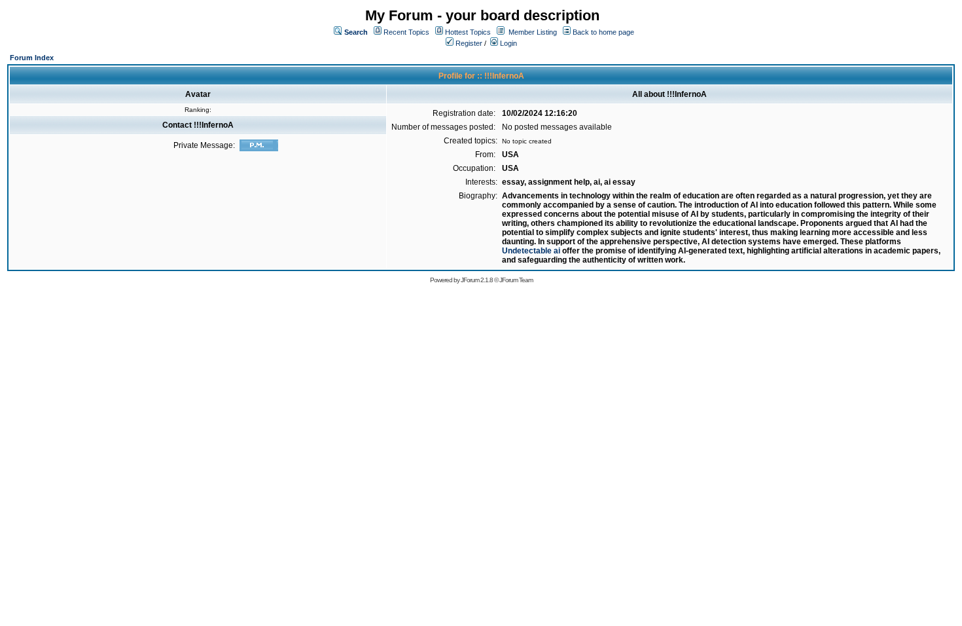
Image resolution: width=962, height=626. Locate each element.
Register (468, 43)
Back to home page (603, 32)
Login (507, 43)
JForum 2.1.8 (477, 280)
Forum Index (32, 58)
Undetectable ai (531, 250)
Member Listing (532, 32)
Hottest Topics (468, 32)
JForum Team (516, 280)
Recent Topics (406, 32)
